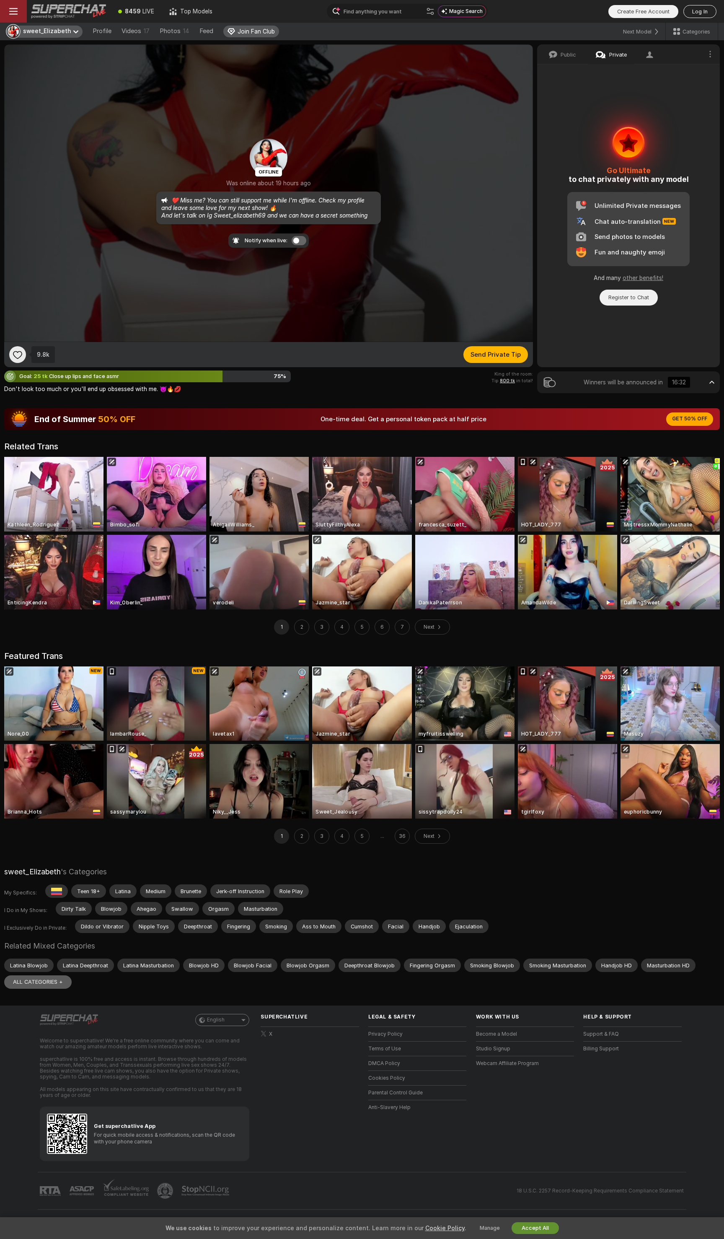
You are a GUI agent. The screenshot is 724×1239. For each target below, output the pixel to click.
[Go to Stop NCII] (206, 1191)
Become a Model (496, 1034)
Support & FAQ (601, 1034)
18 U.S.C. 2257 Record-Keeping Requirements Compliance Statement (600, 1191)
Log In (700, 11)
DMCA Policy (384, 1063)
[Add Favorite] (17, 354)
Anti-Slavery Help (389, 1107)
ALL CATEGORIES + (38, 982)
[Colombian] (56, 891)
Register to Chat (628, 297)
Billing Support (601, 1049)
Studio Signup (493, 1049)
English (216, 1020)
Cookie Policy (445, 1228)
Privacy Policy (385, 1034)
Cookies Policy (386, 1078)
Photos (174, 31)
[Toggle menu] (13, 11)
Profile (102, 31)
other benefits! (643, 278)
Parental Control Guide (395, 1093)
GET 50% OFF (689, 419)
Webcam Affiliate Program (507, 1063)
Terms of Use (384, 1049)
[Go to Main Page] (69, 11)
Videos (136, 31)
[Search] (430, 11)
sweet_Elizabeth (32, 871)
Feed (206, 31)
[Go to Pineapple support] (166, 1191)
